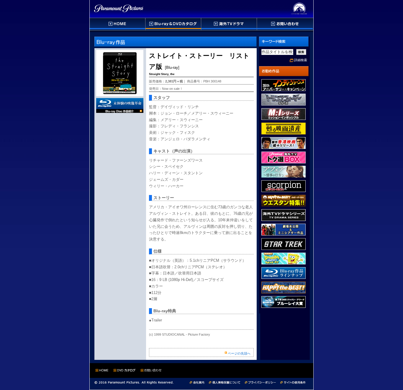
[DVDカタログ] (173, 24)
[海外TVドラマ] (229, 24)
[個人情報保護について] (227, 382)
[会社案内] (199, 382)
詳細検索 (300, 60)
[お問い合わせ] (285, 24)
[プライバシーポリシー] (262, 382)
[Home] (117, 24)
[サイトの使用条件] (293, 382)
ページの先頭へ (239, 353)
